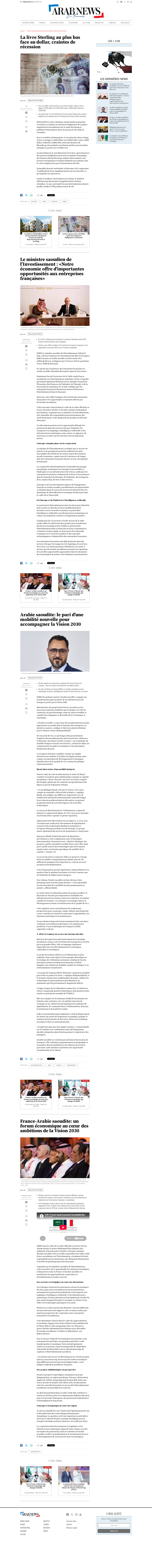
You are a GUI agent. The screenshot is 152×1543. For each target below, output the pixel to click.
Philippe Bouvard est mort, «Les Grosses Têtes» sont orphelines (118, 129)
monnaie (64, 201)
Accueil (22, 31)
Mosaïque (125, 23)
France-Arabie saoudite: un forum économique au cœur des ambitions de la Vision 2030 (36, 593)
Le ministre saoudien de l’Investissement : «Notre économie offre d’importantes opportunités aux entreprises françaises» (52, 269)
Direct (47, 574)
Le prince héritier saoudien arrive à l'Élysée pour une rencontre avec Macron (120, 87)
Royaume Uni (54, 201)
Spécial (85, 1467)
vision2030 (58, 1065)
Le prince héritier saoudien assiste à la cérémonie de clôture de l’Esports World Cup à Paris (74, 1487)
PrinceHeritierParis (71, 1065)
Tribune (112, 23)
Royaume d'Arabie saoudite (36, 1065)
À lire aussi (54, 210)
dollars (44, 201)
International (57, 23)
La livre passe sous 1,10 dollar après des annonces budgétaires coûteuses (73, 236)
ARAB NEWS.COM (27, 2)
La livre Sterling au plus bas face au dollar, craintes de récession (46, 31)
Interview (85, 574)
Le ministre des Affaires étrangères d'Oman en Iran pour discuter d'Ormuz (119, 138)
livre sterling (34, 201)
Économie (73, 23)
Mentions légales (71, 1527)
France (42, 23)
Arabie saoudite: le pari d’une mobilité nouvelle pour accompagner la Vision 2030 (51, 619)
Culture (86, 23)
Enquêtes (99, 23)
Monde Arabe (28, 23)
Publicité (69, 1524)
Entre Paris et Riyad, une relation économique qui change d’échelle (73, 593)
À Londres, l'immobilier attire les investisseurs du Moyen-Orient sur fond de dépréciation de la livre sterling (36, 237)
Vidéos (45, 1531)
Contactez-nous (71, 1521)
